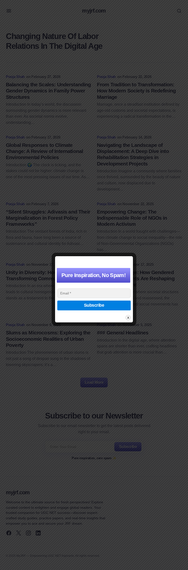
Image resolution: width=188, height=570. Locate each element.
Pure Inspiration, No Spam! (93, 275)
